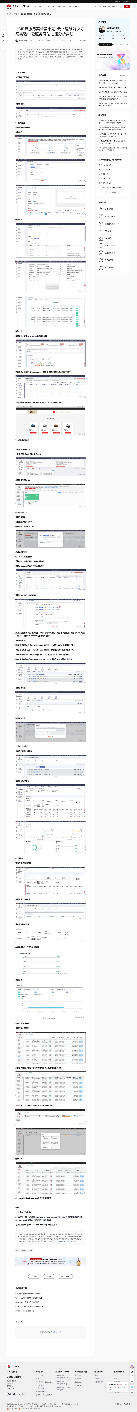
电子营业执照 (13, 1409)
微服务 (24, 1250)
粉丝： (118, 31)
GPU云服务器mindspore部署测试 (28, 1294)
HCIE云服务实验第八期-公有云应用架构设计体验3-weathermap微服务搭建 (112, 128)
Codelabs (78, 1382)
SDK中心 (39, 1378)
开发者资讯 (78, 1385)
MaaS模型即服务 (41, 1391)
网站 (17, 1250)
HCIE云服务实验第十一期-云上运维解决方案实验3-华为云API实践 (112, 142)
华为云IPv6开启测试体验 (24, 1311)
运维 (30, 1250)
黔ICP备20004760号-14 (40, 1404)
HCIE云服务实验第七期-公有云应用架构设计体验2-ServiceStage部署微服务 (112, 121)
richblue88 (23, 41)
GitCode (117, 1392)
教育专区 (97, 1378)
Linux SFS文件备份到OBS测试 (27, 1302)
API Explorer (40, 1375)
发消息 (120, 44)
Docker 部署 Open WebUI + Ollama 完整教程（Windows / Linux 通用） (112, 82)
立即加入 (113, 192)
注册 (126, 6)
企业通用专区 (98, 1382)
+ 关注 (105, 44)
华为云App (127, 1)
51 (120, 31)
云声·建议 (78, 1378)
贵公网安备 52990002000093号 (31, 1409)
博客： (109, 31)
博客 (15, 14)
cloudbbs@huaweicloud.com (66, 1241)
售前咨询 (10, 1383)
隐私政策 (127, 1404)
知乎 (115, 1378)
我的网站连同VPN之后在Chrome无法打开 (112, 87)
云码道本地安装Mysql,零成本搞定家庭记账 (112, 92)
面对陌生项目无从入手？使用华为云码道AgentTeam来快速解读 (112, 104)
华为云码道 (102, 6)
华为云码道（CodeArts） (44, 1382)
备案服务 (10, 1386)
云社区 (9, 14)
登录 (120, 6)
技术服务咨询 (11, 1381)
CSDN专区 (117, 1375)
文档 (108, 6)
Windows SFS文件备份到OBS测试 (28, 1298)
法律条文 (118, 1404)
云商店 (96, 1375)
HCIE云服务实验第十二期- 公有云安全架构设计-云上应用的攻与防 (112, 149)
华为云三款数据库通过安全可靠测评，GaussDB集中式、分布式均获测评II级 (112, 97)
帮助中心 (78, 1375)
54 (111, 31)
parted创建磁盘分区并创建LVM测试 (29, 1306)
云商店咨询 (10, 1389)
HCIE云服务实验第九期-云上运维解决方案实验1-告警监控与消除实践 (112, 135)
